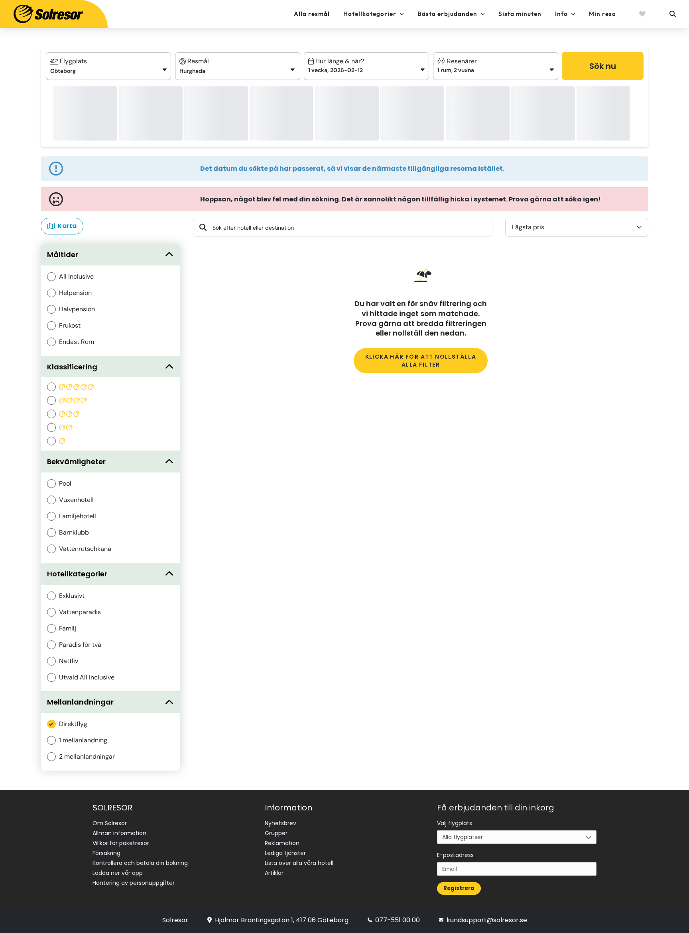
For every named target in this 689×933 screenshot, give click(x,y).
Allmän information (119, 833)
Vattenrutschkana (85, 549)
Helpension (75, 293)
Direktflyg (73, 724)
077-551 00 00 (397, 920)
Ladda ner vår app (118, 873)
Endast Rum (76, 342)
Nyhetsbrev (280, 823)
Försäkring (106, 853)
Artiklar (274, 873)
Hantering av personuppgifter (134, 883)
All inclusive (76, 276)
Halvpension (77, 309)
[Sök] (672, 14)
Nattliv (68, 661)
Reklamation (282, 843)
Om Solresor (110, 823)
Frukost (70, 325)
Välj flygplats (454, 823)
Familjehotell (77, 516)
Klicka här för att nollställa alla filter (420, 361)
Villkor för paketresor (121, 843)
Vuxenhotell (76, 500)
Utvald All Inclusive (86, 677)
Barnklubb (74, 532)
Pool (65, 483)
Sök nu (602, 66)
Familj (67, 628)
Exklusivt (72, 595)
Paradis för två (80, 644)
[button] (366, 66)
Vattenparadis (80, 612)
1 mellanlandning (83, 740)
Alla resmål (312, 14)
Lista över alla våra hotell (299, 863)
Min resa (602, 14)
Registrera (458, 888)
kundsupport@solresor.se (487, 920)
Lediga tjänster (285, 853)
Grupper (276, 833)
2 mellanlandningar (87, 756)
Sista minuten (519, 14)
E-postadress (455, 855)
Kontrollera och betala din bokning (140, 863)
